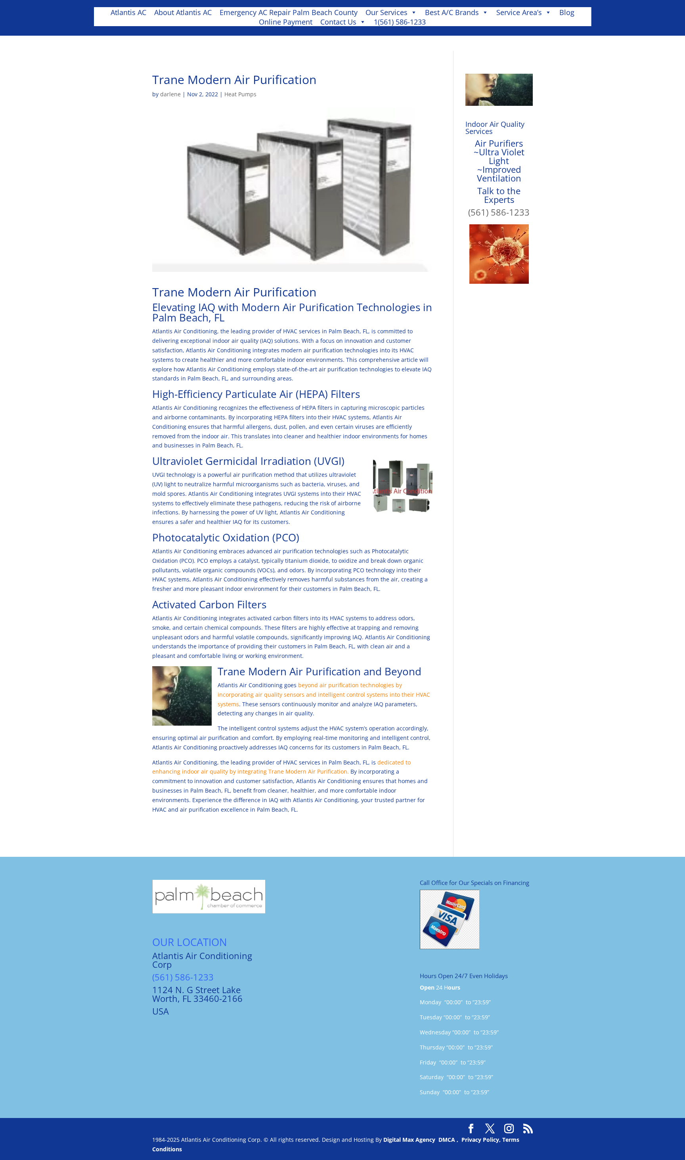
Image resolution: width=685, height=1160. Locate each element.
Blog (566, 12)
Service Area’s (519, 12)
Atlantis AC (128, 12)
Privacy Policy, (481, 1139)
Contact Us (338, 22)
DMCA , (449, 1139)
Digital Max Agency (409, 1139)
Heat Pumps (240, 94)
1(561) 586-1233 (400, 22)
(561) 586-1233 (499, 212)
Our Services (386, 12)
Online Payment (285, 22)
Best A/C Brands (452, 12)
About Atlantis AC (183, 12)
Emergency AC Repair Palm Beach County (289, 12)
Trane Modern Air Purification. (308, 771)
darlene (170, 94)
